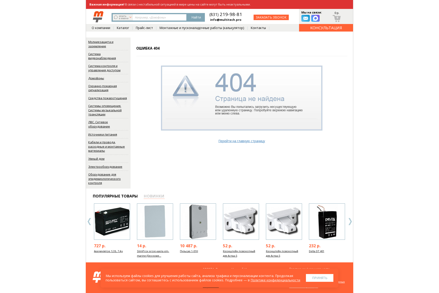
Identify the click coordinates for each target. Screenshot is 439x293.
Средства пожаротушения (107, 98)
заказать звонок (271, 17)
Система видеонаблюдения (102, 56)
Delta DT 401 (316, 251)
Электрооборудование (105, 167)
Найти (196, 17)
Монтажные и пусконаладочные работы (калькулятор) (201, 28)
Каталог (123, 28)
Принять (319, 278)
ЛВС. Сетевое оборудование (99, 124)
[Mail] (305, 18)
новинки (154, 196)
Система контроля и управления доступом (104, 68)
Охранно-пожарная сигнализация (102, 88)
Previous (89, 221)
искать (123, 17)
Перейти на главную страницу (241, 141)
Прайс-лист (144, 28)
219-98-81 (225, 14)
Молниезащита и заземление (100, 44)
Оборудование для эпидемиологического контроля (104, 178)
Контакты (258, 28)
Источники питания (102, 134)
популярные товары (115, 196)
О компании (101, 28)
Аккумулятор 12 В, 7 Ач (108, 251)
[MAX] (315, 18)
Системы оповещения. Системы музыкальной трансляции (105, 110)
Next (350, 221)
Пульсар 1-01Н (189, 251)
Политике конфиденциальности (275, 280)
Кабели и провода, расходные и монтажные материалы (106, 146)
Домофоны (96, 78)
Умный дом (96, 159)
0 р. (337, 13)
